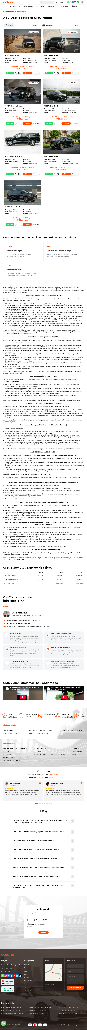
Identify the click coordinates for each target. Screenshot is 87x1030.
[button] (36, 803)
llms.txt (83, 1025)
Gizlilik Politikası (62, 1025)
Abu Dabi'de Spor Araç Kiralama (12, 1013)
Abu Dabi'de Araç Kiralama (38, 1013)
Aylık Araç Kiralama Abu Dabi (67, 1013)
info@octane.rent (7, 971)
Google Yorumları (54, 774)
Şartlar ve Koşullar (74, 1025)
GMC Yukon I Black (12, 207)
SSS (25, 971)
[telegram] (73, 2)
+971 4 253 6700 (60, 2)
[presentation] (33, 703)
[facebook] (11, 975)
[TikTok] (20, 975)
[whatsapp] (68, 2)
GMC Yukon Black (12, 55)
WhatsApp (10, 73)
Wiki (25, 987)
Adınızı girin (31, 913)
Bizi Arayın (19, 73)
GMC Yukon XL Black (13, 106)
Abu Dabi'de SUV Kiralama (66, 1010)
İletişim (26, 977)
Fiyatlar (26, 964)
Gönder (43, 932)
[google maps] (78, 2)
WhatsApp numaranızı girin (37, 924)
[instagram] (70, 2)
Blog (25, 974)
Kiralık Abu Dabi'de (11, 1007)
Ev (4, 11)
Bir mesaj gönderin (75, 987)
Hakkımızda (28, 980)
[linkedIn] (17, 975)
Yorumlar (27, 984)
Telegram (47, 919)
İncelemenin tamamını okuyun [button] (14, 797)
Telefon (31, 919)
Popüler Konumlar (30, 968)
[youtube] (75, 2)
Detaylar (37, 73)
